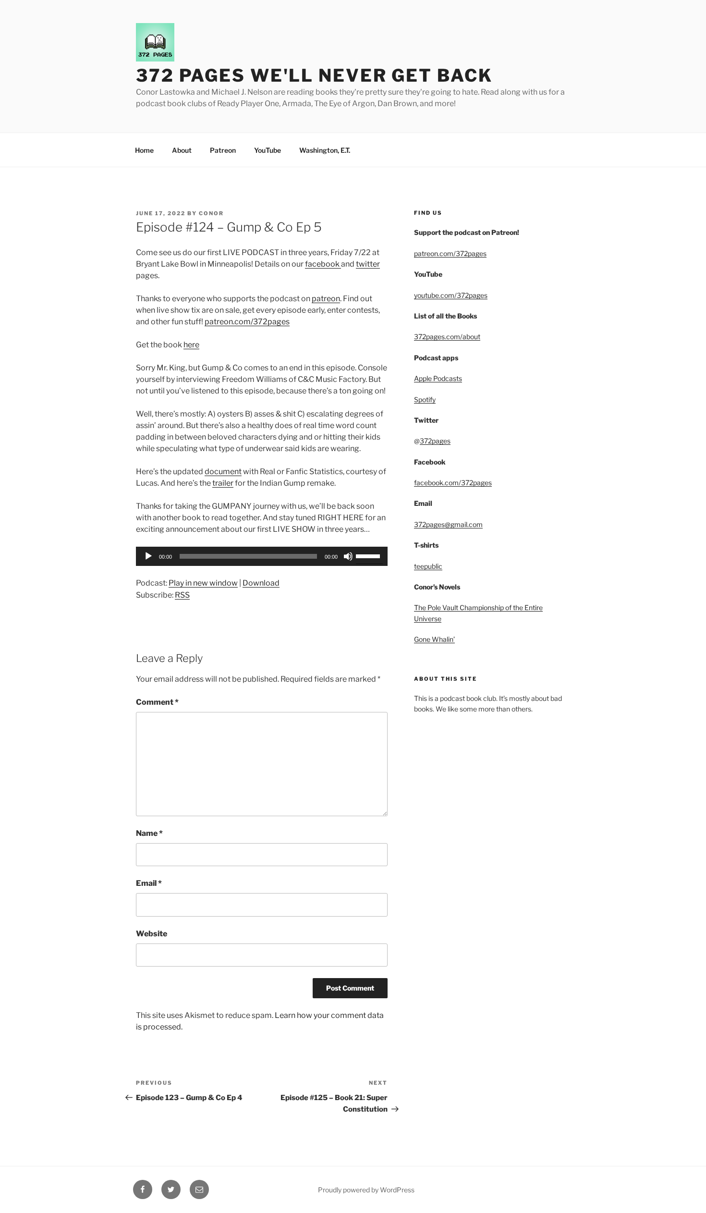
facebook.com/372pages (453, 482)
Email (149, 883)
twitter (368, 264)
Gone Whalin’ (434, 639)
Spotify (425, 399)
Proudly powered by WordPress (366, 1190)
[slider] (369, 555)
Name (149, 833)
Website (151, 933)
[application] (262, 556)
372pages (435, 441)
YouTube (267, 150)
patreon (326, 298)
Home (144, 150)
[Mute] (348, 556)
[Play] (148, 556)
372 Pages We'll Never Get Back (314, 75)
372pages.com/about (447, 336)
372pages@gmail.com (448, 524)
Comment (157, 702)
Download (261, 583)
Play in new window (203, 583)
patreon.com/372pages (247, 321)
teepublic (428, 566)
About (182, 150)
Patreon (223, 150)
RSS (182, 595)
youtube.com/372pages (450, 295)
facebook (323, 264)
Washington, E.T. (324, 150)
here (191, 344)
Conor (211, 213)
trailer (222, 483)
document (223, 471)
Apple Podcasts (438, 378)
